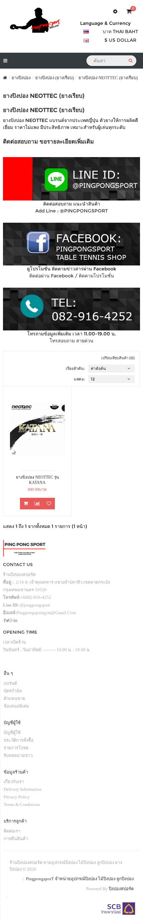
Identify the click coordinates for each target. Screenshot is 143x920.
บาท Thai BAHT (120, 31)
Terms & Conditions (22, 804)
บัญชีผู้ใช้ (12, 732)
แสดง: (79, 378)
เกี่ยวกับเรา (14, 781)
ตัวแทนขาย (14, 698)
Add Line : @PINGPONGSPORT (71, 211)
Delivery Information (23, 789)
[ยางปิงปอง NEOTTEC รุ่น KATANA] (37, 429)
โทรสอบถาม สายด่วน (71, 341)
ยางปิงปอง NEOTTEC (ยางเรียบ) (108, 77)
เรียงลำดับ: (75, 368)
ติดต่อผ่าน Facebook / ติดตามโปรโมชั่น (71, 276)
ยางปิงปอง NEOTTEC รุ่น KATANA (37, 480)
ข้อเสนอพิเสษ (16, 706)
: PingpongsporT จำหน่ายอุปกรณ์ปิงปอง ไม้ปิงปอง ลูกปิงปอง (77, 878)
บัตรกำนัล (13, 690)
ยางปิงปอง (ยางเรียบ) (54, 77)
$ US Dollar (120, 40)
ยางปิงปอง (21, 77)
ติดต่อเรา (12, 831)
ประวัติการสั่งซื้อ (19, 740)
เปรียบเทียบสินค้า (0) (118, 358)
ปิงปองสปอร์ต (121, 888)
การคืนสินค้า (16, 838)
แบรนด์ (10, 683)
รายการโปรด (16, 747)
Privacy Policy (17, 796)
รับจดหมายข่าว (18, 755)
